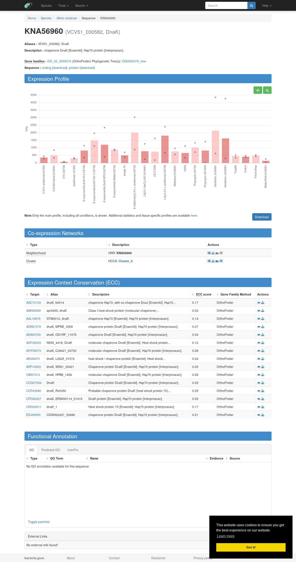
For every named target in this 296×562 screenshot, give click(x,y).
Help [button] (265, 5)
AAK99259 (33, 310)
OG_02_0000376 (59, 61)
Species (46, 5)
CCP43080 (33, 390)
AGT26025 (33, 342)
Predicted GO (50, 450)
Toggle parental (38, 522)
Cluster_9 (126, 261)
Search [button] (80, 5)
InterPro (72, 450)
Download (262, 217)
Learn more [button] (225, 536)
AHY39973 (33, 350)
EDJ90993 (33, 415)
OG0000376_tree (134, 61)
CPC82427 (33, 398)
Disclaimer (158, 558)
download (59, 67)
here (194, 215)
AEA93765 (33, 334)
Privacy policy (203, 558)
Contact (114, 558)
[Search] (251, 5)
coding (46, 67)
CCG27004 (34, 382)
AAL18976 (33, 318)
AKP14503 (33, 366)
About (71, 558)
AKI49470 (33, 358)
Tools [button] (62, 5)
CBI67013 (33, 374)
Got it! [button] (251, 547)
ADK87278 (33, 326)
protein (74, 67)
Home (32, 18)
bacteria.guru (34, 558)
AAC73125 (33, 302)
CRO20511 (34, 406)
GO (31, 450)
